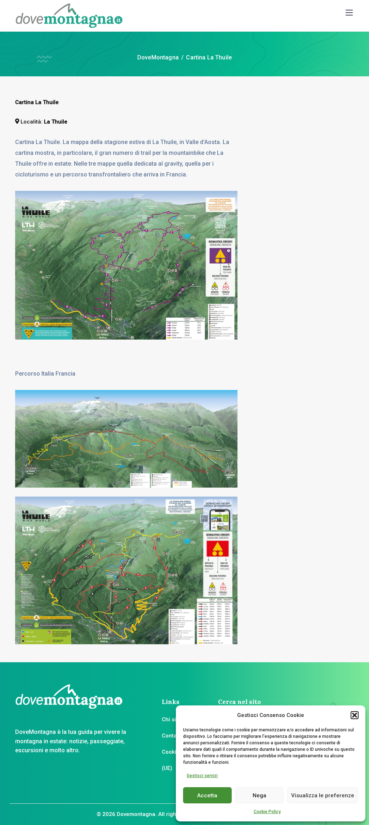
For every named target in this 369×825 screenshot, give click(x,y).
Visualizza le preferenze (322, 795)
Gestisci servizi (202, 775)
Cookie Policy (267, 811)
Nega (259, 795)
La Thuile (55, 121)
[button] (354, 715)
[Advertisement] (311, 143)
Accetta (207, 795)
